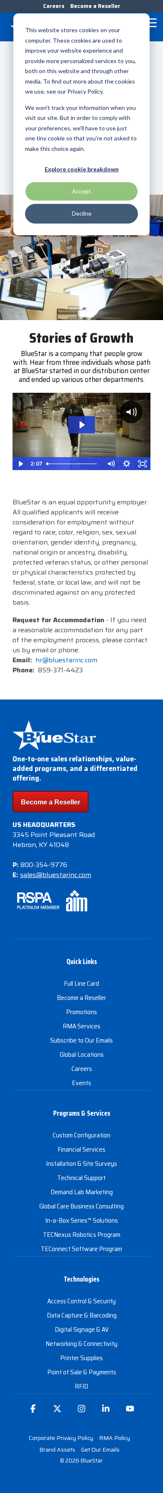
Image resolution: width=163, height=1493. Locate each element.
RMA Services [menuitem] (81, 1026)
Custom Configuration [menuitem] (81, 1135)
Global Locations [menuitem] (82, 1054)
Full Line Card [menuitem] (81, 983)
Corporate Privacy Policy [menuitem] (61, 1437)
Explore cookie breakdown (82, 169)
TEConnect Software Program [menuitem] (81, 1249)
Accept (81, 191)
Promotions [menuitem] (81, 1012)
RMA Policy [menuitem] (114, 1437)
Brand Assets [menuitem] (57, 1449)
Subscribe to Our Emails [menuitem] (81, 1040)
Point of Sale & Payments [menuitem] (81, 1372)
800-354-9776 (43, 865)
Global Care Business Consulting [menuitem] (81, 1206)
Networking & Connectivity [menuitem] (81, 1343)
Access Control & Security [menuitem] (81, 1301)
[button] (151, 22)
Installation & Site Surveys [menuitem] (81, 1163)
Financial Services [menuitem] (81, 1149)
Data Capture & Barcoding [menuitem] (82, 1315)
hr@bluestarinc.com (66, 660)
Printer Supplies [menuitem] (81, 1358)
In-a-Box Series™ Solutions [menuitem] (81, 1220)
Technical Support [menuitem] (81, 1178)
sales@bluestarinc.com (55, 875)
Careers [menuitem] (53, 6)
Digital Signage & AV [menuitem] (82, 1329)
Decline (82, 213)
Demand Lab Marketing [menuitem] (82, 1192)
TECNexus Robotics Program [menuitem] (81, 1234)
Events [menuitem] (81, 1083)
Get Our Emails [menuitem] (100, 1449)
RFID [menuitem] (81, 1386)
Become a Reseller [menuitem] (95, 6)
